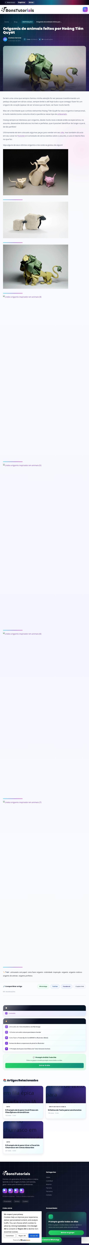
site (62, 132)
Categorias (51, 1172)
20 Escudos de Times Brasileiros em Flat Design (24, 1027)
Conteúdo (10, 1013)
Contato (49, 1195)
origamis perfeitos (25, 976)
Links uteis (7, 1208)
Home (7, 22)
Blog (15, 22)
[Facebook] (5, 1190)
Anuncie (49, 1184)
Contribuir (49, 1181)
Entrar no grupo (67, 1232)
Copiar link (80, 986)
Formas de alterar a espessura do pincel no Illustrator (26, 1043)
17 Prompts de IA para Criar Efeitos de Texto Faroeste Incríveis (29, 1049)
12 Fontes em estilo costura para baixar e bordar (25, 1032)
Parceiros (49, 1191)
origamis (65, 972)
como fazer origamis (35, 972)
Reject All (22, 1236)
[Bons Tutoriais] (17, 9)
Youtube (21, 136)
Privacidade (7, 1201)
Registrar (21, 2)
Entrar (31, 2)
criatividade (48, 972)
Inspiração (27, 22)
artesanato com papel (18, 972)
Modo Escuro (11, 2)
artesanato (62, 114)
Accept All (34, 1236)
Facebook (66, 986)
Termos (17, 1201)
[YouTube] (22, 1190)
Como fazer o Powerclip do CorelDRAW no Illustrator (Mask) (28, 1038)
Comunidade (51, 1208)
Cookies (25, 1201)
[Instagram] (10, 1190)
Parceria (49, 1188)
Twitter (55, 986)
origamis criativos (75, 972)
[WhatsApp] (16, 1190)
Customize (10, 1236)
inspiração (57, 972)
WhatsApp (43, 986)
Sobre (48, 1177)
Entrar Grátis (44, 1065)
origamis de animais (10, 976)
